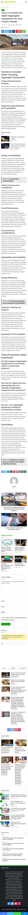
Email (3, 606)
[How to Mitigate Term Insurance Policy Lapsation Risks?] (5, 803)
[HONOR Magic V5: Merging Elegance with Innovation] (21, 542)
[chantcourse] (10, 2)
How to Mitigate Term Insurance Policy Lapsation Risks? (18, 803)
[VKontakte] (19, 472)
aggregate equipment (7, 62)
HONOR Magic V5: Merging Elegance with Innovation (20, 549)
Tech (7, 7)
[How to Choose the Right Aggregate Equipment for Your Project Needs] (5, 817)
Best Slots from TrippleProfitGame (20, 564)
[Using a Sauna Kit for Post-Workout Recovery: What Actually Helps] (6, 675)
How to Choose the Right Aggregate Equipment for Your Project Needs (18, 816)
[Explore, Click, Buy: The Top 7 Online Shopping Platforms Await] (7, 542)
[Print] (25, 472)
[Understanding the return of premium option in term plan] (5, 797)
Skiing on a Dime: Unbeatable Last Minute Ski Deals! (18, 824)
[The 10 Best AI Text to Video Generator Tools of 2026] (5, 810)
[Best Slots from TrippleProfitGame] (21, 559)
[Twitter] (5, 472)
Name (3, 601)
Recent (4, 668)
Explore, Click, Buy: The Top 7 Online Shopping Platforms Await (6, 549)
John (5, 25)
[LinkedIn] (8, 472)
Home (4, 7)
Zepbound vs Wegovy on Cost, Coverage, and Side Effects (18, 681)
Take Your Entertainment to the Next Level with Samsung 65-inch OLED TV (7, 566)
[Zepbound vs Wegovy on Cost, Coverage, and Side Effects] (6, 682)
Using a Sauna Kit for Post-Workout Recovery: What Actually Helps (18, 674)
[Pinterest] (14, 472)
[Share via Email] (22, 472)
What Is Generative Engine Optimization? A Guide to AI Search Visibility (18, 146)
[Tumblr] (11, 472)
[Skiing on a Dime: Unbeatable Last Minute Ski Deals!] (5, 824)
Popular (13, 668)
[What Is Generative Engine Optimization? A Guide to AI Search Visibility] (5, 146)
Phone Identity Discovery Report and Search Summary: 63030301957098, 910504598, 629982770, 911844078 (18, 690)
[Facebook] (2, 472)
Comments (23, 668)
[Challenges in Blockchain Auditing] (5, 139)
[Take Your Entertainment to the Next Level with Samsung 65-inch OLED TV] (7, 559)
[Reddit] (17, 472)
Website (3, 612)
